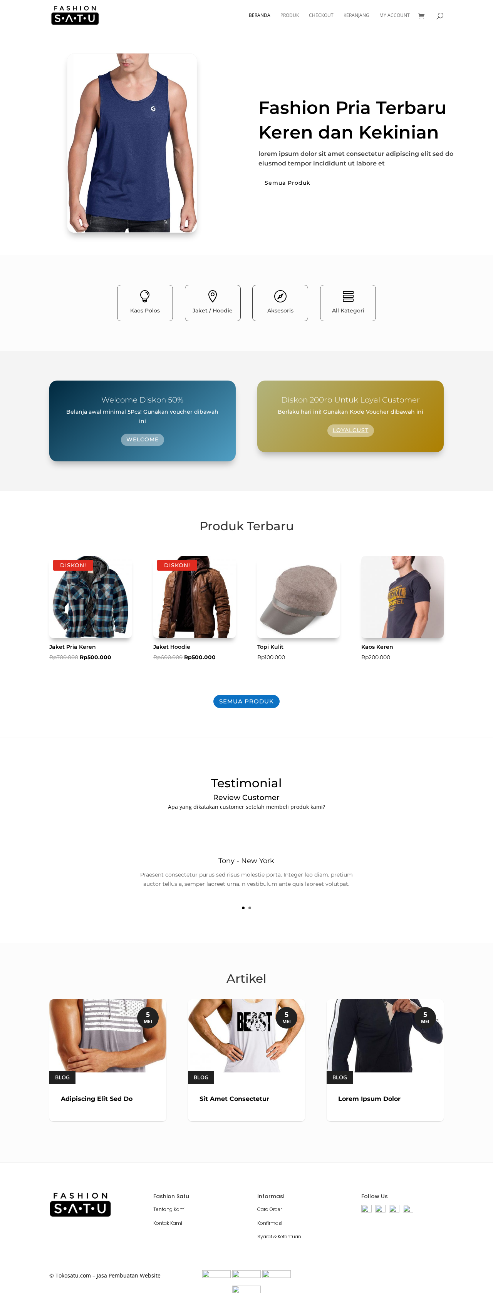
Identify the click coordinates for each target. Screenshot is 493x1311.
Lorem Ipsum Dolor (369, 1098)
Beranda (259, 15)
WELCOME (142, 439)
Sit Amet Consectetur (234, 1098)
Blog (62, 1077)
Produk (289, 15)
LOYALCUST (351, 430)
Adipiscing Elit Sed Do (96, 1098)
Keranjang (356, 15)
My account (394, 15)
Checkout (321, 15)
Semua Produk (287, 182)
